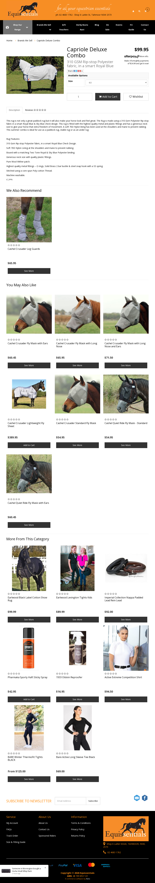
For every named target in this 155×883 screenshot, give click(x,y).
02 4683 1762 (114, 852)
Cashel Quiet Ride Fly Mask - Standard (126, 423)
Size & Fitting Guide (15, 842)
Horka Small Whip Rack (22, 871)
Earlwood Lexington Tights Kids (74, 597)
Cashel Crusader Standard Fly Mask (76, 423)
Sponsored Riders (47, 835)
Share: (71, 71)
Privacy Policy (77, 829)
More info (143, 56)
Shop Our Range (17, 27)
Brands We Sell (44, 25)
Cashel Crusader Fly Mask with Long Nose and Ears (125, 345)
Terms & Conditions (81, 823)
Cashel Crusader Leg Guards (24, 249)
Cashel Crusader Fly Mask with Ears (28, 343)
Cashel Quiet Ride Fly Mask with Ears (28, 503)
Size (70, 81)
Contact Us (145, 27)
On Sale (107, 27)
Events (119, 25)
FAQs (9, 829)
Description (14, 110)
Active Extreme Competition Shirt (123, 677)
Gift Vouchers (63, 27)
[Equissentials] (23, 9)
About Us (43, 823)
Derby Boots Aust (82, 27)
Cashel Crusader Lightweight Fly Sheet (26, 424)
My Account (12, 823)
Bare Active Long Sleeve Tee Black (75, 757)
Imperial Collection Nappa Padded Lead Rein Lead (124, 599)
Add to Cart (109, 96)
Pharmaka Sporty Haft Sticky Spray (27, 677)
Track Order (12, 835)
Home (9, 40)
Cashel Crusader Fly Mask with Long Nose (76, 345)
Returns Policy (78, 835)
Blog (97, 25)
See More (29, 270)
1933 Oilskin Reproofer (69, 677)
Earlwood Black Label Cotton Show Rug (27, 599)
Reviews (29, 110)
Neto (88, 879)
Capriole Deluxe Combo (48, 40)
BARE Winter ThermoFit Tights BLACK (25, 758)
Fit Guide (131, 27)
